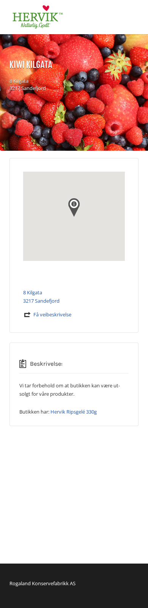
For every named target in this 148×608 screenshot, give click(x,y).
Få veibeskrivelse (52, 314)
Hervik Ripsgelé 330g (73, 411)
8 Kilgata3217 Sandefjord (27, 84)
